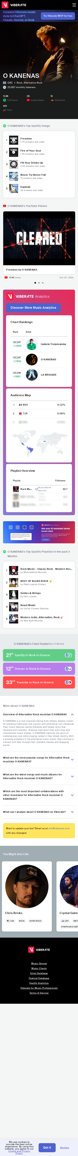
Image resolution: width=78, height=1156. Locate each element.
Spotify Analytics (39, 983)
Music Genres (39, 963)
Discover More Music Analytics (33, 308)
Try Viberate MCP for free (58, 15)
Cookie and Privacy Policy (19, 1152)
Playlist (16, 480)
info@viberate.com (59, 828)
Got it (47, 1148)
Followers (60, 480)
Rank (15, 331)
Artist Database (39, 973)
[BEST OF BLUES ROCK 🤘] (13, 582)
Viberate (14, 5)
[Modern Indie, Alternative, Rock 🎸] (13, 618)
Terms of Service (39, 992)
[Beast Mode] (13, 606)
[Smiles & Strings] (13, 594)
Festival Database (39, 978)
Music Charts (39, 968)
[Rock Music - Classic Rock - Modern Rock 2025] (13, 570)
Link (36, 489)
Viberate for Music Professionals (39, 988)
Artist (28, 331)
